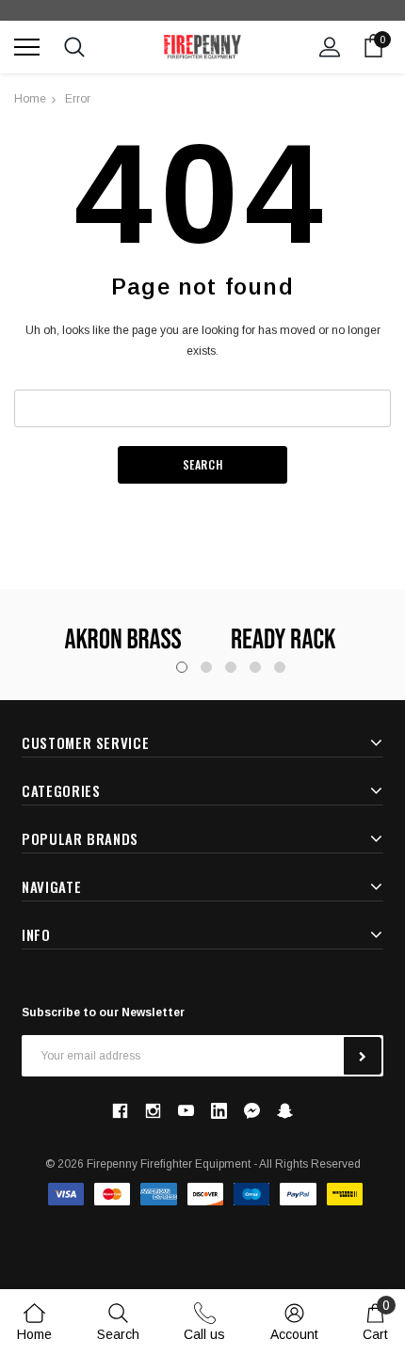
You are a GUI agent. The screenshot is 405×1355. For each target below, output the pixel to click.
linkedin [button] (219, 1111)
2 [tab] (206, 667)
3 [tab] (230, 667)
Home (30, 98)
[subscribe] (362, 1056)
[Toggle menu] (27, 46)
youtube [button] (186, 1111)
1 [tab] (181, 667)
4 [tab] (255, 667)
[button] (252, 1111)
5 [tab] (279, 667)
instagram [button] (152, 1110)
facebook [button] (119, 1110)
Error (77, 98)
